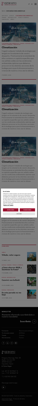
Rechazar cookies (27, 209)
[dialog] (19, 203)
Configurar (19, 213)
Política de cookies (8, 205)
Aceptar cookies (10, 209)
